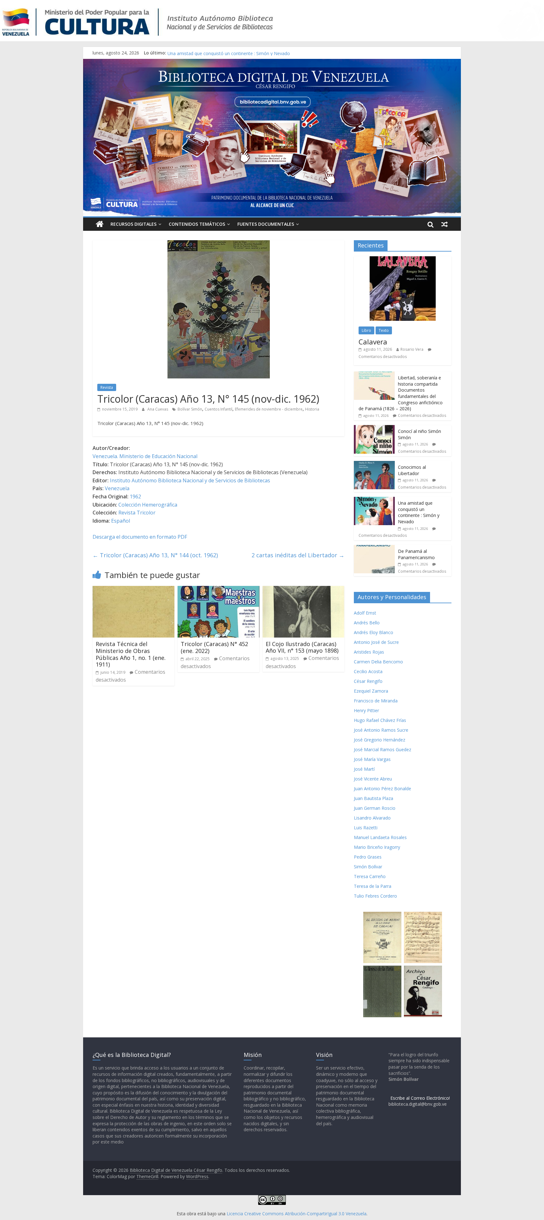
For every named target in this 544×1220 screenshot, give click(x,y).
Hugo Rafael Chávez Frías (380, 720)
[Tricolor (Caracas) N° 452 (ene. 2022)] (218, 589)
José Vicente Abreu (373, 779)
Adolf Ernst (365, 613)
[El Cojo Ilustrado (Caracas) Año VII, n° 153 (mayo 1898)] (303, 589)
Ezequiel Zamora (371, 691)
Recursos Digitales (133, 224)
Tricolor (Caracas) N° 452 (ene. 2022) (214, 647)
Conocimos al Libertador (192, 53)
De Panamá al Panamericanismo (416, 554)
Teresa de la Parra (372, 886)
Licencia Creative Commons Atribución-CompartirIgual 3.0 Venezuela (296, 1214)
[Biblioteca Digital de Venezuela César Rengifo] (272, 62)
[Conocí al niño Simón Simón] (374, 428)
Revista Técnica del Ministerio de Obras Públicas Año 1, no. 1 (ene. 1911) (131, 654)
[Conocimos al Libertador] (374, 464)
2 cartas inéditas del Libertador (298, 555)
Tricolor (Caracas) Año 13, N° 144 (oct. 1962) (155, 555)
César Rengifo (368, 681)
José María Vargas (372, 759)
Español (120, 520)
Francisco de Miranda (376, 701)
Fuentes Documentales (265, 224)
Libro (366, 330)
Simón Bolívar (368, 867)
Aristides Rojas (369, 652)
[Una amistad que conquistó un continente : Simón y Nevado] (374, 500)
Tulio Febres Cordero (375, 896)
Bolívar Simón (190, 409)
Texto (384, 330)
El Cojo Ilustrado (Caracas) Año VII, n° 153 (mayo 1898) (302, 647)
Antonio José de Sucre (376, 642)
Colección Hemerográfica (147, 504)
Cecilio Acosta (368, 671)
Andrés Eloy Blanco (373, 632)
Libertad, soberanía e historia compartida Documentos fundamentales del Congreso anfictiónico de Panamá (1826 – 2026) (401, 393)
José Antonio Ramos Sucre (381, 730)
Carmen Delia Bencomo (378, 662)
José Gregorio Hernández (379, 740)
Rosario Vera (411, 349)
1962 (135, 496)
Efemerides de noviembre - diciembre (269, 409)
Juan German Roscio (374, 808)
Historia (312, 409)
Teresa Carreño (370, 876)
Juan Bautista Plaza (373, 798)
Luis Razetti (365, 828)
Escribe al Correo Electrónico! (420, 1098)
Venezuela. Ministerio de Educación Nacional (145, 456)
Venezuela (117, 488)
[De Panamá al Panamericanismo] (374, 548)
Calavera (373, 341)
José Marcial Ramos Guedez (382, 749)
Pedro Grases (368, 857)
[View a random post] (444, 224)
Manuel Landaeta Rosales (380, 837)
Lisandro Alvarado (372, 818)
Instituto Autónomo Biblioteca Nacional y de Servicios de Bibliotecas (190, 480)
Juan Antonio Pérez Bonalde (382, 789)
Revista (106, 387)
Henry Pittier (366, 710)
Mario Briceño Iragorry (377, 847)
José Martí (364, 769)
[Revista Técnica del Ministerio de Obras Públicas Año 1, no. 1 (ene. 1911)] (133, 589)
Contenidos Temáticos (197, 224)
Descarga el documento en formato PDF (140, 536)
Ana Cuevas (158, 409)
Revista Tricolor (137, 512)
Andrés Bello (367, 623)
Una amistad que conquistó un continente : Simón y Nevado (418, 512)
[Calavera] (403, 260)
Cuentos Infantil (218, 409)
